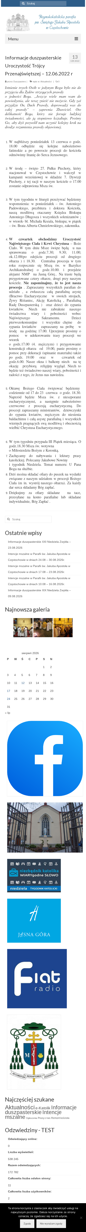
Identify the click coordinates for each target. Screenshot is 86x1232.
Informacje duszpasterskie (41, 1110)
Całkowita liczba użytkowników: (30, 1191)
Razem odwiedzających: (25, 1165)
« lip (7, 712)
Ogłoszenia (31, 1118)
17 (8, 690)
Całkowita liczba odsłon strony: (30, 1178)
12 (23, 683)
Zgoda (27, 1223)
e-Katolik (42, 1108)
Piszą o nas (44, 1118)
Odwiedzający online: (23, 1139)
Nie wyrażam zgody (51, 1223)
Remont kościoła (60, 1118)
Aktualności (46, 81)
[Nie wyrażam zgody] (81, 1218)
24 (8, 698)
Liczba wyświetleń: (21, 1152)
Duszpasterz (19, 81)
